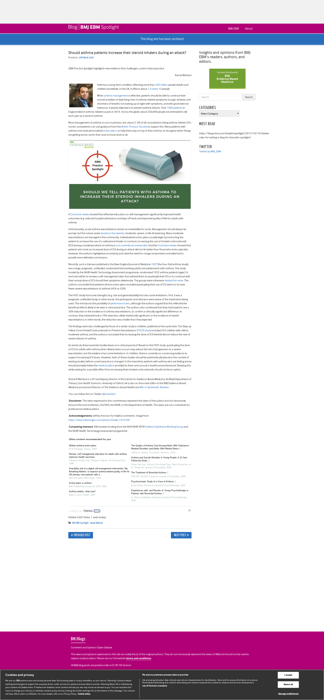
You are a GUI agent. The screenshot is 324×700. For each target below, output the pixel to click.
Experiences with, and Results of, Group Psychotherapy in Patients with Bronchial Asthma (159, 492)
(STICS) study (144, 330)
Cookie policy (84, 694)
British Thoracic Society (134, 126)
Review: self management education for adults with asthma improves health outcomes (98, 455)
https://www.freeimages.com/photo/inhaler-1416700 (99, 420)
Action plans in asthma (80, 483)
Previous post (82, 535)
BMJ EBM (233, 28)
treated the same (174, 280)
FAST (154, 264)
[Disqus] (130, 583)
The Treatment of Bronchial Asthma (148, 472)
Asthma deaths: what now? (82, 491)
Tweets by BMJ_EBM (210, 151)
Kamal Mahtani (96, 523)
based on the (108, 233)
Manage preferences (288, 694)
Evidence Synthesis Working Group (164, 426)
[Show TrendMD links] (189, 510)
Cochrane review (79, 214)
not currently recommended (131, 245)
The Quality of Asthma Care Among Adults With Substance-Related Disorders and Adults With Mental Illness (160, 447)
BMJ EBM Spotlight (80, 523)
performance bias (120, 303)
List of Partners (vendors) (154, 686)
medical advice (106, 365)
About (249, 28)
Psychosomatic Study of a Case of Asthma (152, 481)
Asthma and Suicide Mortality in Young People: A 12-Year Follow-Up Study (159, 459)
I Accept (288, 675)
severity (120, 233)
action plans (110, 130)
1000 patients (174, 107)
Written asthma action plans (82, 445)
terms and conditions (138, 658)
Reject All (288, 684)
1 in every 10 (155, 88)
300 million (161, 84)
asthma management (116, 95)
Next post (179, 535)
